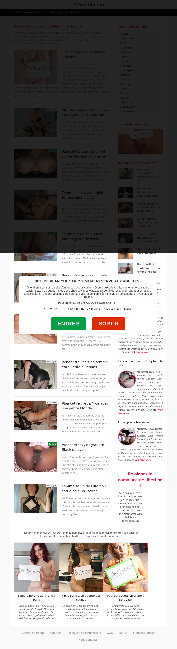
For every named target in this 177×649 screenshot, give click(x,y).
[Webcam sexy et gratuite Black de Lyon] (35, 456)
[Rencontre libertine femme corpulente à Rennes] (35, 374)
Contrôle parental (33, 632)
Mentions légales (144, 632)
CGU (110, 632)
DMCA (123, 632)
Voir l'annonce (143, 459)
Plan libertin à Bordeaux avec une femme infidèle (149, 268)
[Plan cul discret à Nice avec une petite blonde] (35, 415)
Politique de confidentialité (84, 632)
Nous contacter (88, 639)
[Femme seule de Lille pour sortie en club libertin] (35, 498)
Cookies (55, 632)
